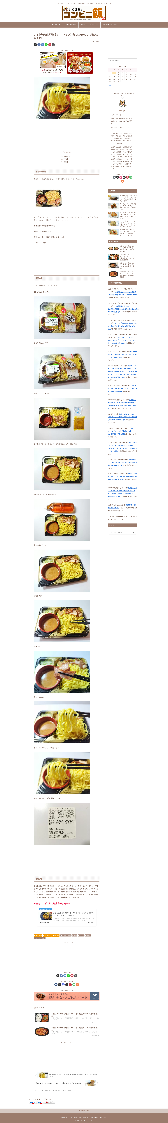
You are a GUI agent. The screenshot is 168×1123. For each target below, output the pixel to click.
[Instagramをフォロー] (63, 984)
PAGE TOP (84, 1111)
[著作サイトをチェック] (55, 984)
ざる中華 (88, 935)
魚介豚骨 (81, 935)
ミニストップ (48, 935)
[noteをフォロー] (66, 984)
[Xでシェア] (35, 44)
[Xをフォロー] (59, 984)
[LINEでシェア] (46, 44)
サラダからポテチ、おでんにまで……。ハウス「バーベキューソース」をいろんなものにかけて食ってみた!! (122, 340)
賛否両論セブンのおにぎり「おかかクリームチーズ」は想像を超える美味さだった (122, 462)
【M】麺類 (56, 935)
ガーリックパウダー (40, 938)
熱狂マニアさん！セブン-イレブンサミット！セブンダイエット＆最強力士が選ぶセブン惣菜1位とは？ (122, 417)
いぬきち (122, 111)
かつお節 (64, 935)
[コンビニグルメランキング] (50, 1102)
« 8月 (109, 85)
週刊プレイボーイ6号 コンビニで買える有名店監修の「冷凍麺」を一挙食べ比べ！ (122, 476)
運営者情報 (64, 1117)
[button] (53, 44)
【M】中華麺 (39, 935)
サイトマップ (103, 1117)
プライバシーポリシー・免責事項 (78, 1117)
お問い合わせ (94, 1117)
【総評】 (66, 162)
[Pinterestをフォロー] (70, 984)
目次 (64, 152)
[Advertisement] (66, 134)
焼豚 (70, 935)
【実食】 (66, 159)
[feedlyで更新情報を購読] (73, 984)
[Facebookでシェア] (39, 44)
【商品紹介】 (67, 156)
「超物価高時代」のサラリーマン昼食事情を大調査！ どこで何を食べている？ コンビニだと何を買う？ (123, 309)
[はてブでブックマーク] (42, 44)
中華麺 (75, 935)
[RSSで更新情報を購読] (77, 984)
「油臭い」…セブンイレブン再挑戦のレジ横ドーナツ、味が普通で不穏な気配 (122, 431)
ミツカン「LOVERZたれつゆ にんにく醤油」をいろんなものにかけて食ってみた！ (122, 326)
